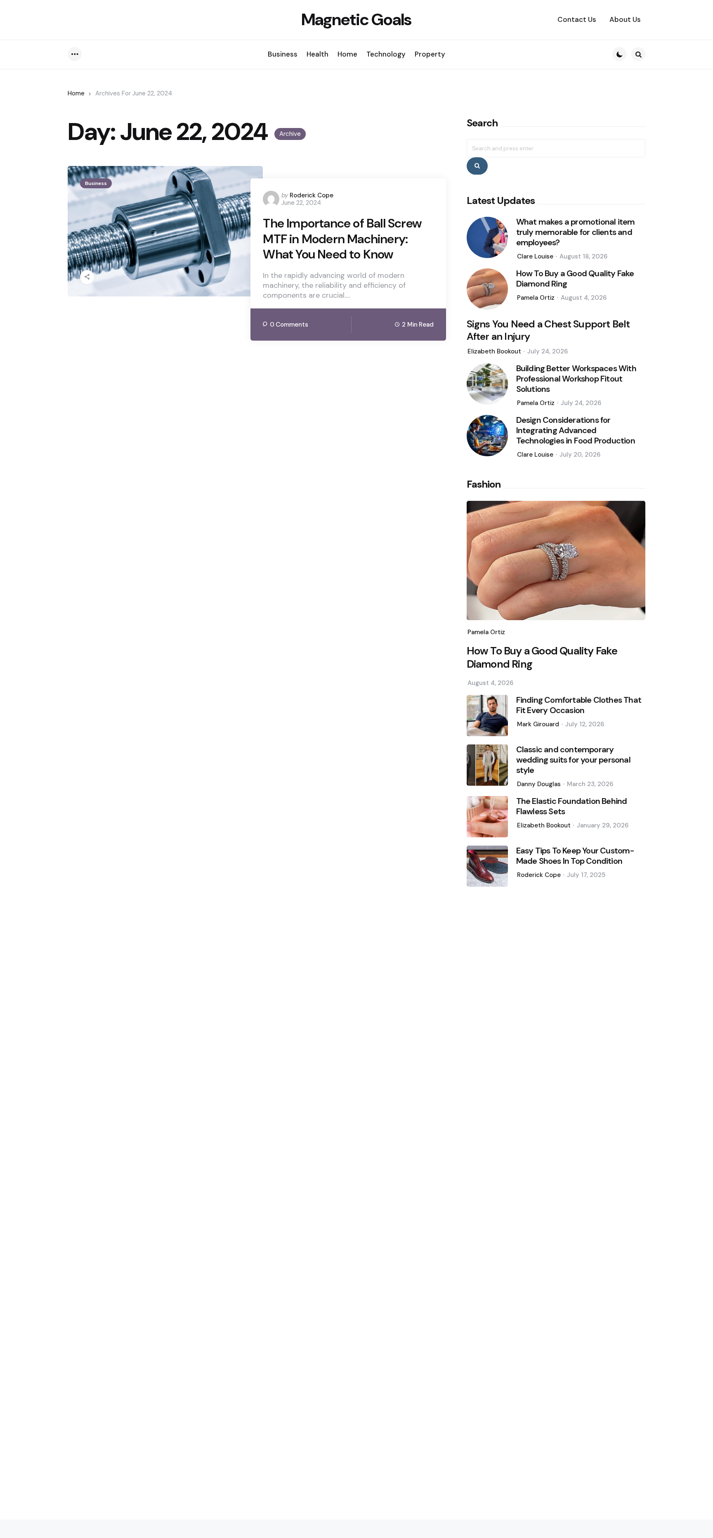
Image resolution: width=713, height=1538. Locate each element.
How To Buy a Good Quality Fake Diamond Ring (575, 278)
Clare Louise (535, 256)
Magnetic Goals (356, 19)
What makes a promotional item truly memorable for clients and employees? (575, 232)
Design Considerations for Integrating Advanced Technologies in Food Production (575, 430)
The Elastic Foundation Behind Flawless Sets (571, 806)
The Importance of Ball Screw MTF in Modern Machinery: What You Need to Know (342, 239)
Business (96, 183)
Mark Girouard (538, 724)
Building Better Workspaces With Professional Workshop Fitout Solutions (576, 378)
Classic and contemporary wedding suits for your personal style (573, 759)
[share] (87, 277)
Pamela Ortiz (536, 298)
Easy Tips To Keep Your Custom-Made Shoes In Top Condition (575, 856)
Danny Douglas (539, 784)
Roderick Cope (311, 195)
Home (76, 93)
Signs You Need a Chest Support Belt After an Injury (548, 330)
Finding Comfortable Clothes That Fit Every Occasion (578, 705)
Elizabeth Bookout (494, 351)
